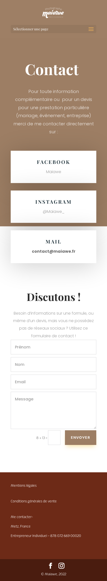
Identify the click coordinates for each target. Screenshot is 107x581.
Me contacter (22, 517)
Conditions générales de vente (34, 501)
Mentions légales (24, 486)
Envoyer (80, 438)
